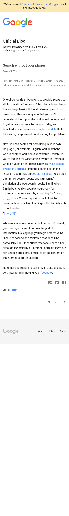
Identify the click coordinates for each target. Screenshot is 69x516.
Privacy (53, 331)
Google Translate (46, 129)
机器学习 (9, 213)
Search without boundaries (24, 65)
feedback (46, 272)
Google (42, 331)
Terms (63, 331)
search (13, 290)
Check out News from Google (40, 4)
